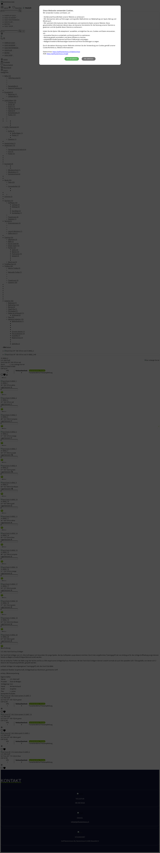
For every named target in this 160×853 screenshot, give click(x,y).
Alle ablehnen (88, 59)
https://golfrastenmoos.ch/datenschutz (66, 52)
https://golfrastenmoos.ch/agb (57, 54)
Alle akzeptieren (71, 59)
